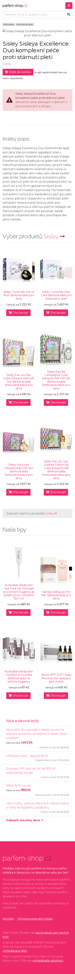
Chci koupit (20, 312)
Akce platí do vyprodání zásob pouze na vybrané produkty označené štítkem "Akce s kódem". (36, 734)
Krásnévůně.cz (44, 760)
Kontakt (8, 918)
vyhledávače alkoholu (47, 960)
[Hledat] (68, 14)
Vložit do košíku (19, 72)
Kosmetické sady (24, 24)
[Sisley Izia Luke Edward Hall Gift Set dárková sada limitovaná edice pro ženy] (19, 443)
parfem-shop (15, 5)
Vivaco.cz (46, 777)
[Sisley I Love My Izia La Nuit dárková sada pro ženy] (19, 270)
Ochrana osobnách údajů (35, 918)
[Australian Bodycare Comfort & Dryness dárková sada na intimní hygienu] (19, 650)
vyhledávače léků (15, 951)
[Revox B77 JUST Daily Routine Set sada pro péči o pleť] (56, 653)
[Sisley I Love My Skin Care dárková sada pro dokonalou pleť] (56, 270)
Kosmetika (8, 24)
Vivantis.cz (45, 747)
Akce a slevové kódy (22, 721)
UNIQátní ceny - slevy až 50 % (27, 755)
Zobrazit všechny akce (23, 820)
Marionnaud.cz (43, 795)
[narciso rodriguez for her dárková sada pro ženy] (56, 570)
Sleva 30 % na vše (18, 785)
